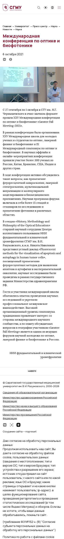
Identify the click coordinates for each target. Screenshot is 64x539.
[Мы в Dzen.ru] (18, 425)
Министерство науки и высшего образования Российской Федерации (30, 407)
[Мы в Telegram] (11, 425)
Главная (7, 26)
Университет (22, 26)
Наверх (32, 371)
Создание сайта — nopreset (20, 431)
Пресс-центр (40, 26)
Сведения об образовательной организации (30, 392)
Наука (54, 26)
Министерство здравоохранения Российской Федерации (30, 399)
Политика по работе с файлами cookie (28, 537)
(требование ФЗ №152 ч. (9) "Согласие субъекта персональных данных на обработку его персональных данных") (29, 526)
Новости (7, 29)
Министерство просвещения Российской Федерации (27, 416)
